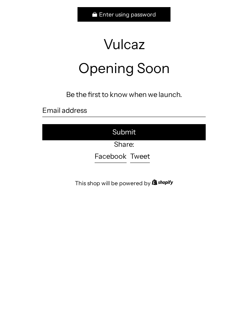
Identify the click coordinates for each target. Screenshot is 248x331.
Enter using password (127, 14)
